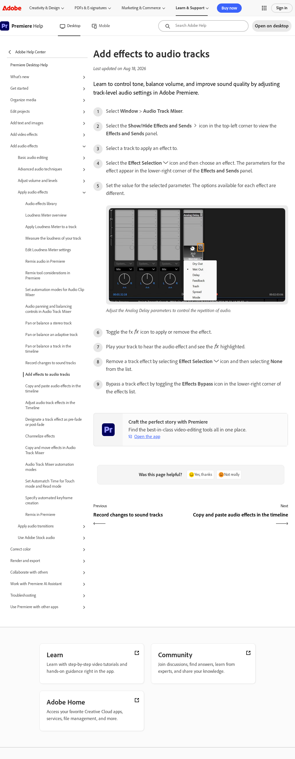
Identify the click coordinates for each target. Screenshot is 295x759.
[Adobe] (12, 8)
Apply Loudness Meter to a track (51, 226)
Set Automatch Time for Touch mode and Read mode (50, 484)
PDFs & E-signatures (91, 7)
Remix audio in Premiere (45, 261)
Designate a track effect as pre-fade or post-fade (53, 422)
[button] (264, 8)
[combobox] (203, 26)
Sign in (282, 7)
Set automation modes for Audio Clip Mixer (54, 292)
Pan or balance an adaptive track (51, 334)
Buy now (229, 8)
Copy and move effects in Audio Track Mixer (50, 450)
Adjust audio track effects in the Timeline (50, 405)
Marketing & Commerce (141, 7)
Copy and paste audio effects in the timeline (53, 389)
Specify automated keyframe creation (49, 500)
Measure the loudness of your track (53, 238)
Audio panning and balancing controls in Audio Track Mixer (48, 309)
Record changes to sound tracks (50, 362)
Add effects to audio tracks (47, 374)
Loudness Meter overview (46, 215)
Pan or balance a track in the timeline (48, 349)
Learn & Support (190, 7)
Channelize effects (40, 436)
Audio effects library (41, 203)
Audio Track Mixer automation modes (49, 467)
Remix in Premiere (40, 514)
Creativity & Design (44, 7)
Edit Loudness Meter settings (48, 249)
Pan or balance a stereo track (48, 323)
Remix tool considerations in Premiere (47, 275)
